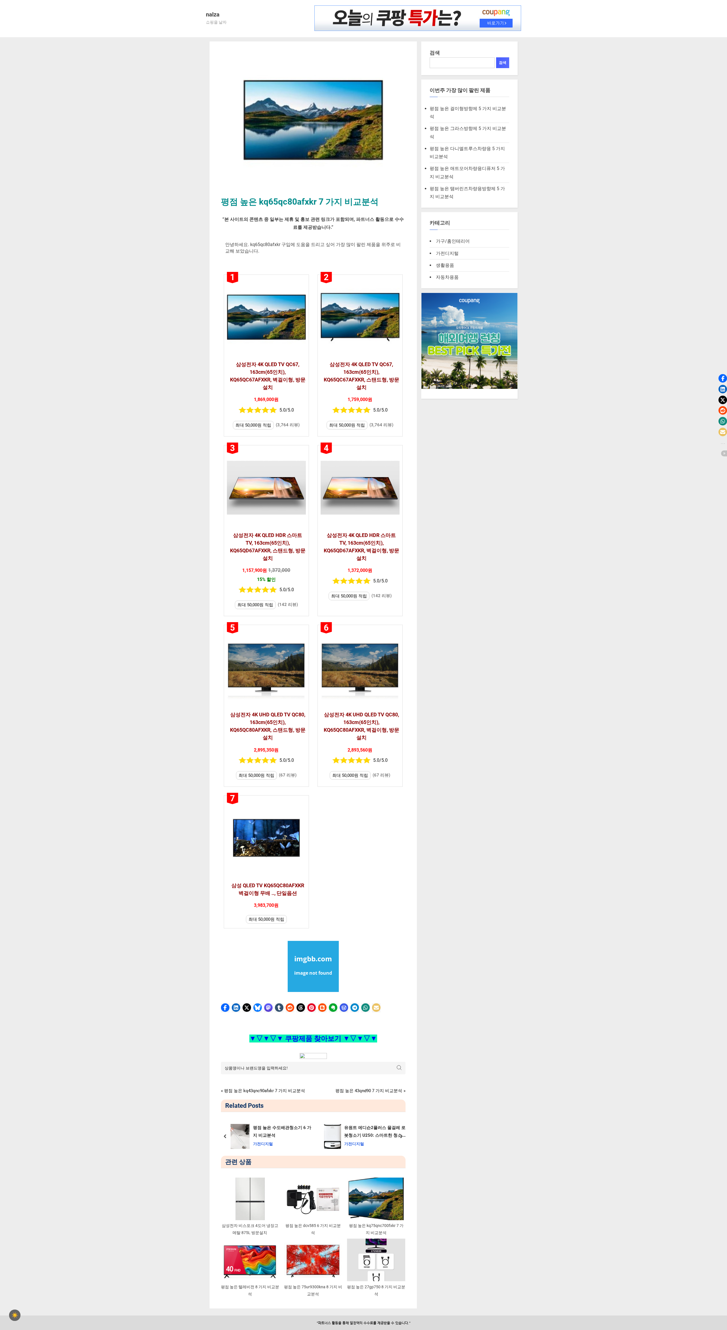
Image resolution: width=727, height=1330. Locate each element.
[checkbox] (14, 1315)
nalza (213, 14)
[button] (225, 1007)
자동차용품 (447, 277)
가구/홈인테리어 (453, 241)
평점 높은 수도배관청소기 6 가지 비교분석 (282, 1131)
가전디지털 (263, 1144)
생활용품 (445, 265)
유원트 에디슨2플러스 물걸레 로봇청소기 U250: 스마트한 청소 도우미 (375, 1132)
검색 (435, 53)
